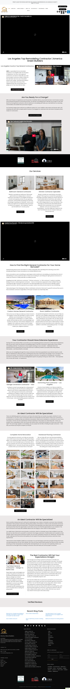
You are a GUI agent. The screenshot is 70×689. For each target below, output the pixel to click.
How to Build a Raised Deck (32, 613)
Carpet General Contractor (30, 635)
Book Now (50, 635)
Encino (54, 668)
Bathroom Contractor (29, 634)
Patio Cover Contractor (30, 660)
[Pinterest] (39, 625)
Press (47, 8)
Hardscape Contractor (29, 651)
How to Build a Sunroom (11, 618)
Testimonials (41, 8)
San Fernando (59, 668)
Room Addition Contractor (30, 662)
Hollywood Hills (56, 666)
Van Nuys (49, 669)
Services (13, 8)
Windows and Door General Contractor (33, 666)
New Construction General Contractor (33, 656)
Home (9, 8)
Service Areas (20, 8)
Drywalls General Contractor (31, 642)
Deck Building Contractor (30, 640)
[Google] (63, 13)
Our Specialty (34, 8)
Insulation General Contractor (31, 652)
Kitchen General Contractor (30, 654)
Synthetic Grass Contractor (30, 665)
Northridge (50, 668)
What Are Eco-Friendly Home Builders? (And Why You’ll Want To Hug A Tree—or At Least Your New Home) (15, 614)
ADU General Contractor (30, 632)
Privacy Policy (51, 643)
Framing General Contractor (30, 648)
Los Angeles (50, 666)
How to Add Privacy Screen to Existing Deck (34, 619)
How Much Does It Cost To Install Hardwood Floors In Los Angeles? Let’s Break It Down (54, 614)
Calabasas (50, 671)
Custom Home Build (28, 639)
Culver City (54, 669)
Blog (28, 10)
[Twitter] (63, 11)
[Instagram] (61, 11)
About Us (28, 8)
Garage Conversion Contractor (31, 649)
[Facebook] (59, 11)
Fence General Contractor (30, 643)
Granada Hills (55, 671)
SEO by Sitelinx (48, 686)
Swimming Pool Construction (31, 663)
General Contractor (29, 631)
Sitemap (49, 645)
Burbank (64, 668)
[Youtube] (57, 11)
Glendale (65, 669)
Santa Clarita (60, 669)
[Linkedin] (65, 11)
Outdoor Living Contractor (30, 657)
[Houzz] (61, 13)
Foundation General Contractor (31, 646)
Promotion (50, 640)
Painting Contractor (29, 659)
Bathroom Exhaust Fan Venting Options (54, 618)
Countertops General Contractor (31, 637)
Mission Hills (63, 666)
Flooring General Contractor (31, 645)
